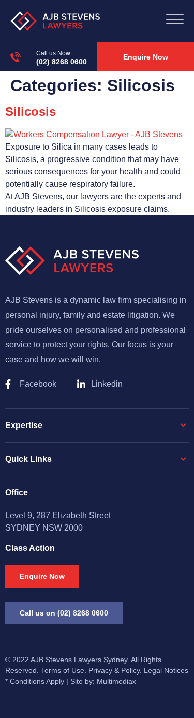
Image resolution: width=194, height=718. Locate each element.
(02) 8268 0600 (61, 61)
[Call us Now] (15, 57)
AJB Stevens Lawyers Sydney (79, 659)
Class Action (30, 548)
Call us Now (53, 53)
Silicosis (30, 112)
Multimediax (116, 681)
